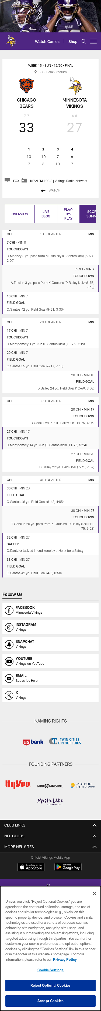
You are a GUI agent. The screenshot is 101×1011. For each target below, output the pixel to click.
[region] (50, 948)
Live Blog (45, 214)
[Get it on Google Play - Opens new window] (68, 869)
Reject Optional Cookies (50, 985)
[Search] (84, 41)
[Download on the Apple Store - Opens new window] (30, 867)
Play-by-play (68, 213)
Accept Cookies (50, 1001)
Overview (20, 214)
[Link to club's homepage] (10, 39)
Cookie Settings (50, 970)
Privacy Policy (65, 959)
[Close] (94, 893)
